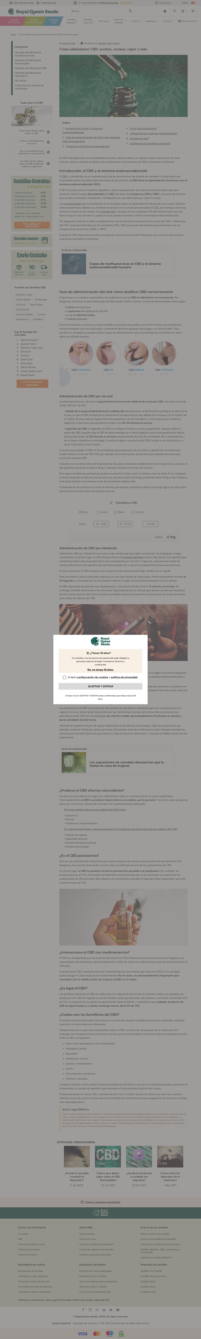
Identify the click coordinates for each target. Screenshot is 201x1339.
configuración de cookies (92, 677)
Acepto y (102, 677)
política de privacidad (124, 677)
